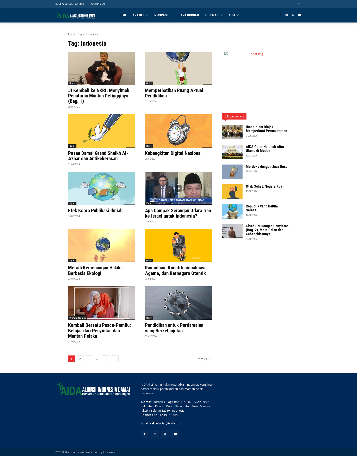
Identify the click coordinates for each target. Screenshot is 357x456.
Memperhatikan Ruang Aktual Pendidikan (174, 93)
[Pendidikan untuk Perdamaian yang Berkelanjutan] (178, 303)
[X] (292, 15)
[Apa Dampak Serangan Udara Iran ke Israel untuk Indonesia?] (178, 188)
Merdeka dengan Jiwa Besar (267, 166)
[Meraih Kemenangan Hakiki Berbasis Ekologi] (101, 245)
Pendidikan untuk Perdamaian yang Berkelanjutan (174, 327)
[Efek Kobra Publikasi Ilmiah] (101, 188)
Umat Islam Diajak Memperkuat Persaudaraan (266, 129)
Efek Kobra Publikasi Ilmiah (95, 210)
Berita (72, 83)
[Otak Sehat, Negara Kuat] (232, 191)
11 (106, 359)
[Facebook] (280, 15)
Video (149, 203)
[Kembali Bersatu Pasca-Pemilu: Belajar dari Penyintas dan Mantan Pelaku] (101, 303)
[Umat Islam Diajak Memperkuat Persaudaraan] (232, 132)
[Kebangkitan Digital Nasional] (178, 131)
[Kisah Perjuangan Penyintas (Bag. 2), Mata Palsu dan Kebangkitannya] (232, 231)
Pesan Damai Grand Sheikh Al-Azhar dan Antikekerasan (98, 155)
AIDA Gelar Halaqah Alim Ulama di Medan (265, 148)
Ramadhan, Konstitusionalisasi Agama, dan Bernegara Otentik (175, 270)
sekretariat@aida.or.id (166, 423)
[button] (298, 4)
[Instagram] (286, 15)
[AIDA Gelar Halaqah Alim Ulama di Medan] (232, 152)
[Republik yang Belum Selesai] (232, 211)
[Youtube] (299, 15)
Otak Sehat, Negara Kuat (264, 186)
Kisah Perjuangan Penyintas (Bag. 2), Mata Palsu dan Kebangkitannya (267, 230)
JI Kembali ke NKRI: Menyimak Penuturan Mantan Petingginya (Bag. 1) (98, 96)
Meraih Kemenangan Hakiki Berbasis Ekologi (95, 270)
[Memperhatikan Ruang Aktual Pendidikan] (178, 68)
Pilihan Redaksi (77, 317)
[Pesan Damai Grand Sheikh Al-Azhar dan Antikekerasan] (101, 131)
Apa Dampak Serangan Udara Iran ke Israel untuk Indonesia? (178, 213)
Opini (149, 83)
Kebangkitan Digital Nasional (173, 153)
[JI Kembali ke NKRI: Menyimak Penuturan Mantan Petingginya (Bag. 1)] (101, 68)
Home (71, 34)
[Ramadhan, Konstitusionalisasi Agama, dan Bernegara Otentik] (178, 245)
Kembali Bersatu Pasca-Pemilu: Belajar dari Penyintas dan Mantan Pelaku (99, 330)
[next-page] (115, 358)
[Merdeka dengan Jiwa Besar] (232, 172)
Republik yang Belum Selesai (262, 208)
